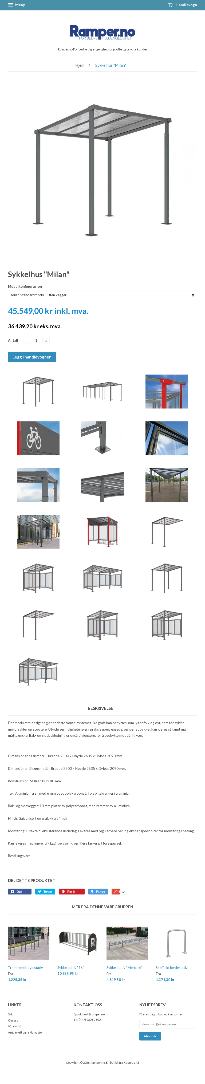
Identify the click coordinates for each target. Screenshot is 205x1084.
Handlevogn (186, 4)
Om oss (13, 1020)
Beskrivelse (100, 708)
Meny (19, 4)
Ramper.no (97, 1062)
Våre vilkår (15, 1026)
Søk (10, 1014)
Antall (13, 340)
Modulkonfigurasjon (25, 286)
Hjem (79, 65)
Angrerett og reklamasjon (26, 1032)
